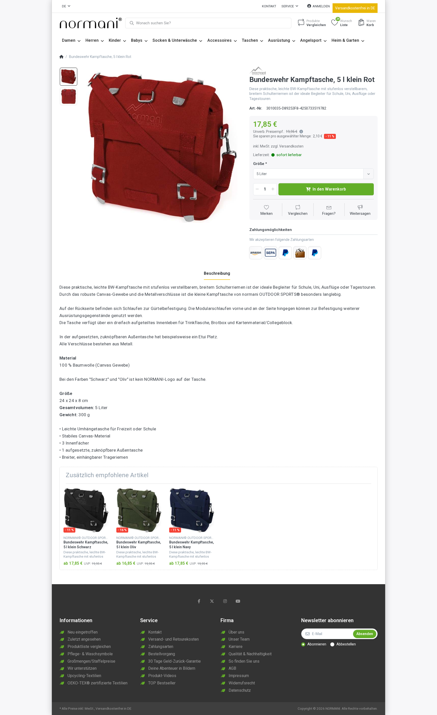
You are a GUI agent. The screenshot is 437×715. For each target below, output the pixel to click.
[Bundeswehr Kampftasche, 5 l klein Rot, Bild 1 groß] (68, 77)
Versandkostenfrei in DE (355, 8)
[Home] (61, 56)
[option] (162, 147)
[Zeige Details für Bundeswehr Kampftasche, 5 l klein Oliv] (138, 510)
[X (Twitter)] (211, 601)
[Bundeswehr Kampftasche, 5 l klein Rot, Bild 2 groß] (68, 96)
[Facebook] (199, 601)
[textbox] (309, 174)
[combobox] (313, 174)
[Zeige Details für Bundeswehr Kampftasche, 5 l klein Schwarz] (85, 510)
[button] (300, 131)
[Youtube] (238, 601)
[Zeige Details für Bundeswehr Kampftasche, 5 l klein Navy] (191, 510)
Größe (258, 163)
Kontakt (269, 6)
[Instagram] (225, 601)
